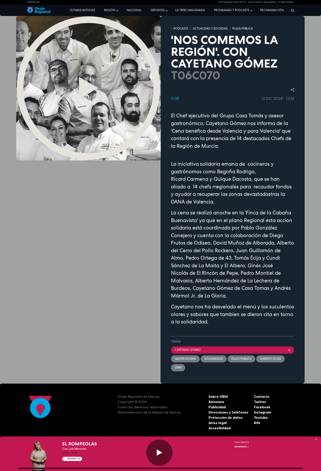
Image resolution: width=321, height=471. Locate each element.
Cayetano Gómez (188, 350)
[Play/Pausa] (159, 453)
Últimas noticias (82, 10)
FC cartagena (285, 2)
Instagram (262, 412)
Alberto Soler (270, 359)
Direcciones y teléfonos (228, 412)
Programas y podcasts (231, 10)
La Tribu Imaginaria (190, 10)
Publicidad (217, 407)
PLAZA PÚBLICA (242, 28)
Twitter (260, 402)
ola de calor (255, 2)
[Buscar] (291, 10)
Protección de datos (226, 417)
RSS (257, 423)
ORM (178, 367)
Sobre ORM (218, 396)
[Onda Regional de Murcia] (38, 10)
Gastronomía (185, 359)
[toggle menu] (117, 10)
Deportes (157, 10)
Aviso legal (218, 423)
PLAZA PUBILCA (241, 359)
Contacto (261, 396)
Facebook (262, 407)
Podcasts (181, 28)
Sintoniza (216, 402)
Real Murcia (269, 2)
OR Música (240, 446)
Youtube (261, 417)
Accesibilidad (220, 428)
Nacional (134, 10)
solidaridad (213, 359)
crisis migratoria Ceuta (232, 2)
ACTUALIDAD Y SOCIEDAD (210, 28)
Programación (272, 10)
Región (109, 10)
